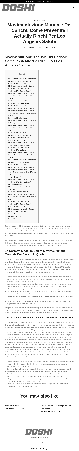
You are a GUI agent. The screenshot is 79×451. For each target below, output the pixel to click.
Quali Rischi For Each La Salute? (19, 91)
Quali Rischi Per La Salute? (17, 101)
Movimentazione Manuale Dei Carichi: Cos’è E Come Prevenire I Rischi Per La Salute (22, 113)
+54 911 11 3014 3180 (42, 437)
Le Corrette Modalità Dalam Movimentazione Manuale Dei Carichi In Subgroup (22, 120)
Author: (26, 48)
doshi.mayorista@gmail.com (41, 442)
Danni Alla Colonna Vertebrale (18, 88)
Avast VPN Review (12, 406)
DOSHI (31, 48)
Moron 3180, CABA (43, 440)
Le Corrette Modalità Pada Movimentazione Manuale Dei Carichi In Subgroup (22, 187)
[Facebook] (37, 445)
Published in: (42, 48)
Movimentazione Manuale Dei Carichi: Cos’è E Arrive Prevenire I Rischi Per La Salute (22, 96)
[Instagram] (40, 445)
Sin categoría (39, 21)
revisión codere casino (65, 231)
